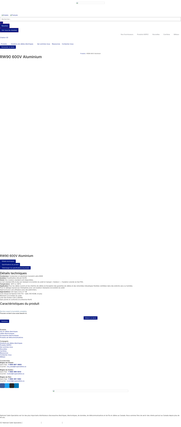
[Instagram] (11, 385)
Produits (82, 53)
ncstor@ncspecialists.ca (15, 374)
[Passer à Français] (14, 15)
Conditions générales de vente (86, 423)
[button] (5, 43)
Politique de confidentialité (52, 423)
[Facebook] (2, 385)
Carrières (166, 34)
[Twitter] (7, 385)
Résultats (5, 26)
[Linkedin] (16, 385)
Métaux (176, 34)
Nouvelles (156, 34)
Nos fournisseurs (127, 34)
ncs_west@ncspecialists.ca (16, 366)
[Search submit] (1, 23)
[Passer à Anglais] (5, 15)
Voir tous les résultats (9, 30)
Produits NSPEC (143, 34)
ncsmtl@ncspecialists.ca (15, 381)
